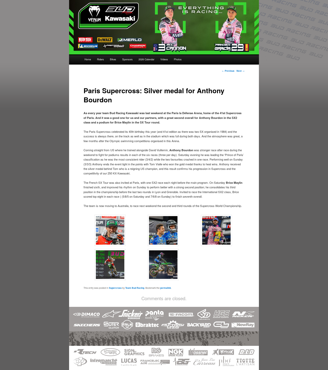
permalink (165, 288)
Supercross (115, 288)
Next (240, 70)
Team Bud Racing (134, 288)
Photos (178, 59)
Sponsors (127, 59)
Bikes (113, 59)
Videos (164, 59)
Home (87, 59)
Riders (100, 59)
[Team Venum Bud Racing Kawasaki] (164, 52)
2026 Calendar (146, 59)
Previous (228, 70)
